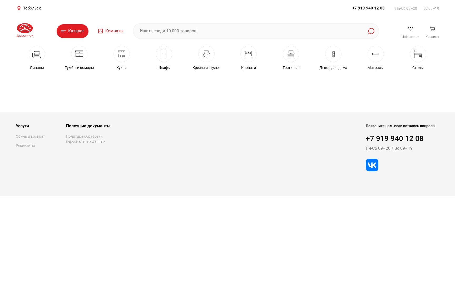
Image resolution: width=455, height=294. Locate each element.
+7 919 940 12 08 (368, 8)
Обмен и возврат (30, 136)
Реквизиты (25, 145)
